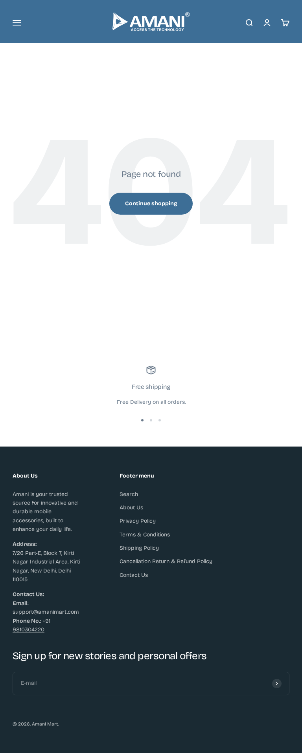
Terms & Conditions (145, 534)
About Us (131, 507)
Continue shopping (151, 203)
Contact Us (134, 575)
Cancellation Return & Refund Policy (166, 561)
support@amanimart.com (46, 612)
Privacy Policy (138, 521)
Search (129, 494)
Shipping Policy (139, 548)
